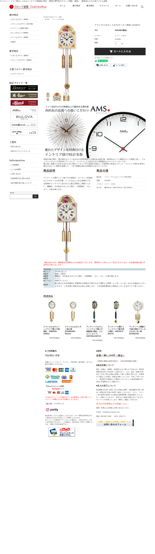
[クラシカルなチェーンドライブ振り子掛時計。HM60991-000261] (51, 312)
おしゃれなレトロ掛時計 (20, 33)
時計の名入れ (16, 146)
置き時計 (90, 5)
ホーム (63, 5)
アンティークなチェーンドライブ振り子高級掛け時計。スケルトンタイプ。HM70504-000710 (94, 331)
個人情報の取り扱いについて (21, 183)
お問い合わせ (132, 5)
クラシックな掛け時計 (58, 19)
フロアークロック (17, 74)
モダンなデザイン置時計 (20, 55)
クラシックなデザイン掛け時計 (22, 24)
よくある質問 (16, 169)
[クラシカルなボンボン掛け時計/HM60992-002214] (73, 312)
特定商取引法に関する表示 (20, 178)
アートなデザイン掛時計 (20, 37)
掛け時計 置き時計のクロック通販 (52, 17)
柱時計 (13, 42)
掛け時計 (76, 5)
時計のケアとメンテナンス (20, 151)
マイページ (104, 5)
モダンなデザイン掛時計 (20, 19)
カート (118, 5)
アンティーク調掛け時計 (20, 28)
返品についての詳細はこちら (105, 57)
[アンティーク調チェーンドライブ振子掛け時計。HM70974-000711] (116, 312)
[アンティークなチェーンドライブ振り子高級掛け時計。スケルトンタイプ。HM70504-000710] (94, 312)
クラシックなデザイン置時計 (21, 60)
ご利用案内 (15, 165)
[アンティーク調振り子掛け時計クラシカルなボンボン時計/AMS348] (137, 312)
